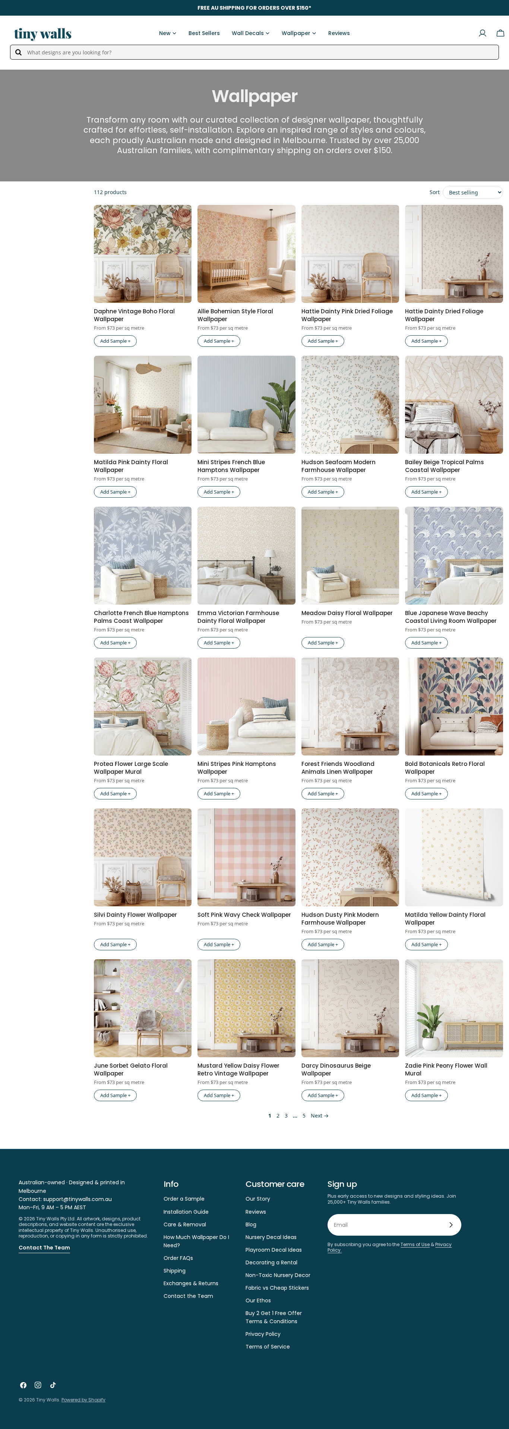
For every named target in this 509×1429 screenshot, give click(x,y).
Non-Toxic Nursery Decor (278, 1275)
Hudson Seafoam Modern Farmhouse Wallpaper (338, 466)
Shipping (175, 1270)
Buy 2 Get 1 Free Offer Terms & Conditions (274, 1317)
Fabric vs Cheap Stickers (277, 1288)
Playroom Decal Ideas (274, 1250)
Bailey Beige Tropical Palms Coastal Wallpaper (444, 466)
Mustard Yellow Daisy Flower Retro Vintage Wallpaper (238, 1069)
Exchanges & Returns (191, 1283)
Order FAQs (178, 1258)
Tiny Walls (47, 1400)
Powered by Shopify (83, 1400)
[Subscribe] (451, 1225)
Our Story (258, 1199)
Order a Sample (184, 1199)
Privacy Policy (263, 1334)
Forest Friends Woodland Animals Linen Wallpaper (337, 768)
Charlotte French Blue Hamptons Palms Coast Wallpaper (141, 617)
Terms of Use (415, 1244)
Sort (435, 192)
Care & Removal (185, 1224)
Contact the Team (44, 1247)
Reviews (256, 1212)
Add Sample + (115, 341)
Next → (320, 1115)
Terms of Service (268, 1346)
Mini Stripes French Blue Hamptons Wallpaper (231, 466)
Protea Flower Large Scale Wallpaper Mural (131, 768)
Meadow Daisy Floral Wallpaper (347, 613)
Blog (251, 1224)
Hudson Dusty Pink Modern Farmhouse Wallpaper (340, 918)
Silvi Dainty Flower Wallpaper (135, 915)
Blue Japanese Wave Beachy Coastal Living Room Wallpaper (451, 617)
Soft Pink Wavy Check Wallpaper (244, 915)
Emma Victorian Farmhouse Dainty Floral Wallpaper (238, 617)
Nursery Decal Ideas (271, 1237)
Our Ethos (258, 1300)
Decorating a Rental (271, 1262)
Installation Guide (186, 1212)
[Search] (18, 52)
